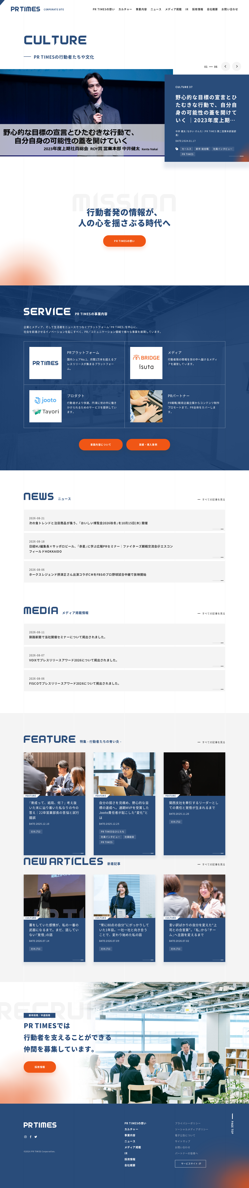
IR (186, 9)
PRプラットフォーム (83, 352)
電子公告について (185, 1135)
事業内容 (141, 9)
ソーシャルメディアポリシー (192, 1129)
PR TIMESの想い (104, 9)
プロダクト (76, 395)
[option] (124, 112)
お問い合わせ (229, 9)
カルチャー (125, 9)
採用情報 (197, 9)
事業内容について (100, 444)
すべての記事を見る (213, 499)
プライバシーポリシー (188, 1123)
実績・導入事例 (148, 444)
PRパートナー (179, 395)
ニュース (156, 9)
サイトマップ (182, 1141)
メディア (175, 352)
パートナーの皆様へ (186, 1153)
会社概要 (212, 9)
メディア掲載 (173, 9)
